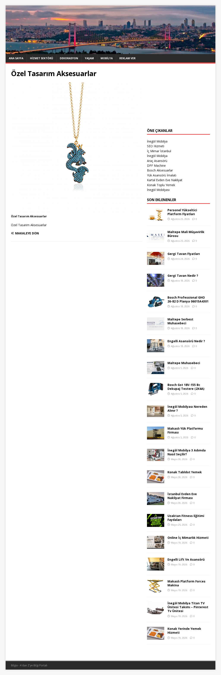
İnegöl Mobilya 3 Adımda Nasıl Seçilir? (186, 452)
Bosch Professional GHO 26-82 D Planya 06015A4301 (187, 299)
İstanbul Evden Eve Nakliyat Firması (182, 496)
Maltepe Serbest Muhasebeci (180, 321)
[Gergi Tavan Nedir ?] (155, 284)
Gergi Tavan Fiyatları (183, 254)
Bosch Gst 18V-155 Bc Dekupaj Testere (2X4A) (185, 387)
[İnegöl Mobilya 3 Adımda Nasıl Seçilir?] (155, 459)
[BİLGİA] (111, 52)
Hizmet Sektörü (41, 58)
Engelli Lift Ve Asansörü (186, 559)
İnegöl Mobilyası (158, 190)
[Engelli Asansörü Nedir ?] (155, 350)
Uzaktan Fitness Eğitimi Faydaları (185, 518)
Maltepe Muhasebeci (183, 363)
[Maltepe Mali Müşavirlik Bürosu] (155, 240)
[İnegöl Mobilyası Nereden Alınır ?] (155, 415)
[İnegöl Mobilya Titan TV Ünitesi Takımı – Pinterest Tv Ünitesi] (155, 612)
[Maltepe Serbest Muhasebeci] (155, 328)
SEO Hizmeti (155, 146)
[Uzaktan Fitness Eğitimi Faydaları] (155, 524)
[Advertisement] (178, 96)
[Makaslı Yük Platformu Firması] (155, 437)
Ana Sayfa (16, 58)
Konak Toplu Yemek (161, 185)
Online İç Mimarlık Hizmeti (187, 538)
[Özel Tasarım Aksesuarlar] (76, 211)
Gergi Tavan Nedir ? (182, 276)
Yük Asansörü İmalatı (161, 175)
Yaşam (89, 58)
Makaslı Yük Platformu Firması (185, 430)
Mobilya (107, 58)
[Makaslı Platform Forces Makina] (155, 590)
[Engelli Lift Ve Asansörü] (155, 568)
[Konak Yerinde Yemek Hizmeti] (155, 637)
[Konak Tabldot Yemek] (155, 481)
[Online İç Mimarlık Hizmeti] (155, 546)
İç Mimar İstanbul (159, 151)
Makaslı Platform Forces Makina (186, 583)
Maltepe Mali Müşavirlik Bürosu (185, 234)
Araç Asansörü (157, 161)
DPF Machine (156, 165)
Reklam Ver (127, 58)
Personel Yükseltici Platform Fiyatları (182, 212)
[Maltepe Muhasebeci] (155, 371)
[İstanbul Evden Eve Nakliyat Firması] (155, 503)
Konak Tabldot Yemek (184, 472)
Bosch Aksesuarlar (160, 170)
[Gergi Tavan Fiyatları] (155, 262)
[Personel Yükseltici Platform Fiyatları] (155, 219)
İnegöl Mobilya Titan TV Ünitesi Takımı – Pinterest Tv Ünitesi (187, 607)
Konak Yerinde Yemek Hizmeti (184, 631)
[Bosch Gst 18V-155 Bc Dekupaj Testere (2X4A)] (155, 393)
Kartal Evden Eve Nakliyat (164, 180)
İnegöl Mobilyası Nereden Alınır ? (187, 409)
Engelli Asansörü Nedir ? (186, 341)
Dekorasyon (69, 58)
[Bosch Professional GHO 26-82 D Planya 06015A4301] (155, 306)
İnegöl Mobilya (157, 141)
